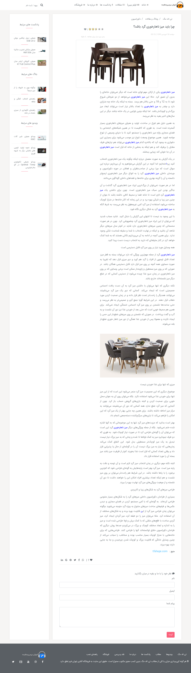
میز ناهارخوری (168, 92)
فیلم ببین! (132, 5)
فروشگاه (78, 5)
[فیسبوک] (42, 662)
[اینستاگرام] (36, 662)
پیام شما (170, 603)
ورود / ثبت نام (31, 5)
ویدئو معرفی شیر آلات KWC (24, 138)
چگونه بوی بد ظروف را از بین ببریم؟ (24, 89)
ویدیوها (169, 654)
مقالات (119, 5)
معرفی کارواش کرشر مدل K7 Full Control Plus (24, 63)
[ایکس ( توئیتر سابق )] (13, 662)
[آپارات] (21, 662)
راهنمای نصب (92, 654)
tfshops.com (160, 551)
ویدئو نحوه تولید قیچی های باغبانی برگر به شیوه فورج (24, 150)
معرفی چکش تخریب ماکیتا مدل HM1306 (24, 51)
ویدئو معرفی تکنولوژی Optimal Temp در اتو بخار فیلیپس (24, 164)
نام (173, 578)
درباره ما (91, 5)
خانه (144, 5)
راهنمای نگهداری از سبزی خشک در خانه (24, 112)
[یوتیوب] (28, 662)
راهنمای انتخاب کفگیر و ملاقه (24, 100)
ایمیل (172, 591)
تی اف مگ (182, 654)
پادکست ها (106, 5)
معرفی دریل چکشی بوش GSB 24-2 (24, 40)
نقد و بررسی (119, 654)
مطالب (158, 654)
